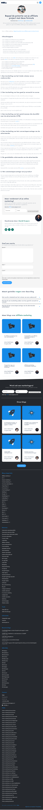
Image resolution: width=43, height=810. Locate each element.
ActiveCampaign (5, 600)
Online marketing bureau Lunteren (9, 724)
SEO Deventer (5, 660)
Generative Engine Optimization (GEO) (10, 534)
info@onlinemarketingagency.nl (8, 703)
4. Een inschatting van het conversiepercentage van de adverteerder (15, 44)
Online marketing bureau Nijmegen (9, 750)
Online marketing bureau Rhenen (8, 771)
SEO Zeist (4, 685)
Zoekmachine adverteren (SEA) (8, 532)
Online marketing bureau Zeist (8, 742)
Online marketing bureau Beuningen (9, 791)
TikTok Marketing (5, 550)
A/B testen (4, 582)
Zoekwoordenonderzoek (7, 554)
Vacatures (4, 620)
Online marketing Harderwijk (8, 801)
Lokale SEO (4, 562)
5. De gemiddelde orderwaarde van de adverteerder (12, 45)
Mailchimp (4, 598)
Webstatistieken (5, 522)
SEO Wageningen (5, 677)
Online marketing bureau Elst (8, 730)
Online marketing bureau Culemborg (9, 793)
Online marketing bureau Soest (8, 740)
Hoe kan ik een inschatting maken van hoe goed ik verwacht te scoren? (16, 51)
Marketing (4, 500)
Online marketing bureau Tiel (8, 759)
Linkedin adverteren (6, 590)
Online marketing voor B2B (7, 779)
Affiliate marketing (9, 31)
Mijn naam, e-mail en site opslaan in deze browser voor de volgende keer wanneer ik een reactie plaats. (21, 278)
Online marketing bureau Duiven (8, 712)
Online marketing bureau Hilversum (9, 755)
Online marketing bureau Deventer (9, 748)
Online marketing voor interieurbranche (10, 785)
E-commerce (4, 488)
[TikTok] (7, 705)
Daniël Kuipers (21, 20)
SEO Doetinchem (5, 683)
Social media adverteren (7, 544)
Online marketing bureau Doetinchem (9, 761)
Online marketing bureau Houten (8, 789)
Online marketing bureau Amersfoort (9, 728)
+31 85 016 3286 (5, 701)
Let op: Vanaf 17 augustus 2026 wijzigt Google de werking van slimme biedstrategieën (19, 642)
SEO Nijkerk (4, 666)
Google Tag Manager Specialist (8, 576)
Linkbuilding (4, 498)
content (17, 121)
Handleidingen (5, 496)
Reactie (4, 247)
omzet (21, 168)
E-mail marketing (5, 490)
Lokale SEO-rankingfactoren (7, 636)
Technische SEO (5, 556)
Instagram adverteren (6, 588)
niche (6, 59)
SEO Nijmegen (5, 668)
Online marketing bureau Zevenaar (9, 718)
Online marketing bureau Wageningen (9, 720)
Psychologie (4, 508)
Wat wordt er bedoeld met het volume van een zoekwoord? (14, 49)
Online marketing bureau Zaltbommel (9, 797)
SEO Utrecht (4, 673)
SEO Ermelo (4, 664)
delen (14, 57)
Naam (3, 264)
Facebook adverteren (6, 574)
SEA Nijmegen (5, 687)
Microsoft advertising (6, 584)
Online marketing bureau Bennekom (9, 732)
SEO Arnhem (4, 656)
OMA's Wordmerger (6, 611)
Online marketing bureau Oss (8, 795)
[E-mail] (9, 229)
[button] (38, 2)
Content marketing (6, 482)
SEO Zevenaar (5, 679)
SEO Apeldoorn (5, 652)
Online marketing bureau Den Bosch (9, 757)
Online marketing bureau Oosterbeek (9, 736)
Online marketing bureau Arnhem (9, 710)
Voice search (4, 518)
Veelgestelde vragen (6, 618)
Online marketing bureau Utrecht (8, 752)
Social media (4, 516)
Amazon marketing (6, 479)
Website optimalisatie (6, 552)
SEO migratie (4, 558)
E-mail (3, 270)
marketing (12, 145)
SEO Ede (4, 662)
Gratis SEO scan (5, 609)
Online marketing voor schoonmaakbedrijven (11, 783)
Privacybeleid (38, 806)
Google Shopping (5, 570)
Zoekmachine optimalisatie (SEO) (8, 530)
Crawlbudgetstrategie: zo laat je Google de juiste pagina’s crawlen (15, 630)
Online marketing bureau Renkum (9, 734)
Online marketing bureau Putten (8, 765)
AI (2, 477)
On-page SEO (5, 560)
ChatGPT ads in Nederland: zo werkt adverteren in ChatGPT (14, 633)
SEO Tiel (3, 670)
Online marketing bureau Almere (8, 763)
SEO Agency (4, 650)
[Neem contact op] (12, 229)
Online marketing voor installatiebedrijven (10, 777)
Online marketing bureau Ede (8, 714)
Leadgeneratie (5, 594)
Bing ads (3, 586)
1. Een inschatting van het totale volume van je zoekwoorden (13, 39)
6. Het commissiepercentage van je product (10, 47)
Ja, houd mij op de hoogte (33, 211)
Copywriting (4, 486)
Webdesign (4, 520)
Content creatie (5, 538)
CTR (33, 64)
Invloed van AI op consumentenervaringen (10, 639)
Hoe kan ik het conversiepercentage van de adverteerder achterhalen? (16, 52)
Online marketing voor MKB (7, 781)
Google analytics (5, 580)
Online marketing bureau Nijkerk (8, 746)
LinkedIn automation (6, 596)
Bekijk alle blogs (21, 465)
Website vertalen (5, 602)
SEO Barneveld (5, 658)
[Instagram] (4, 705)
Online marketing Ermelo (7, 799)
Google (3, 494)
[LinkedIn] (6, 229)
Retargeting (4, 564)
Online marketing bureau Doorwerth (9, 738)
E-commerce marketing (6, 592)
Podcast (3, 506)
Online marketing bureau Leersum (9, 722)
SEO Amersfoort (5, 654)
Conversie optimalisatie (6, 484)
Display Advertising (6, 566)
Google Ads (4, 568)
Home (3, 31)
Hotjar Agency (5, 572)
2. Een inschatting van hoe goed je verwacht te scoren (12, 41)
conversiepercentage (15, 65)
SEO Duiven (4, 681)
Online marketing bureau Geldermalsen (10, 767)
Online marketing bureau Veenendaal (9, 716)
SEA (3, 512)
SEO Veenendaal (5, 675)
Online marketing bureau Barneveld (9, 726)
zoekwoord (11, 81)
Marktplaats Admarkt (6, 548)
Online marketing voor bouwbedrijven (9, 775)
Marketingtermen (5, 622)
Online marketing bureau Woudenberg (10, 769)
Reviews (3, 510)
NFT (3, 502)
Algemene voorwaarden (30, 806)
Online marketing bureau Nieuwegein (9, 787)
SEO (3, 514)
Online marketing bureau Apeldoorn (9, 744)
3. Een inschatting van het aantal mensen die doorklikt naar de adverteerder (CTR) (17, 42)
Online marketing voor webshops (8, 773)
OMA (3, 504)
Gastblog (4, 492)
